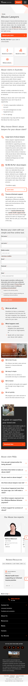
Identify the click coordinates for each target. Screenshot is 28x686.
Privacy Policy (18, 284)
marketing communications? (8, 288)
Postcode (3, 266)
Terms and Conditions (20, 676)
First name (4, 236)
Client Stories (15, 563)
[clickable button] (25, 2)
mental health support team (16, 213)
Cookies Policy (11, 677)
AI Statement (12, 676)
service (3, 14)
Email (2, 259)
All (24, 563)
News (21, 563)
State (2, 273)
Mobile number (5, 250)
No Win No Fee (16, 27)
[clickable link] (6, 2)
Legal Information (7, 563)
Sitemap (17, 677)
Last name (4, 243)
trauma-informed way (17, 211)
